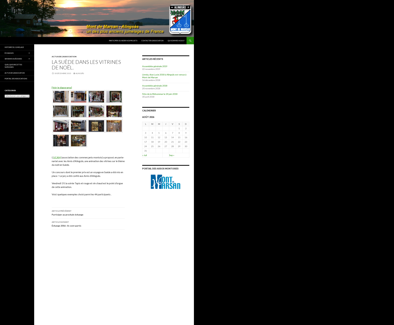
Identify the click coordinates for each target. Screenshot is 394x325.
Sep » (171, 155)
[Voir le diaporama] (62, 87)
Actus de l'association (64, 56)
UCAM (57, 157)
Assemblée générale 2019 (154, 66)
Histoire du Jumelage (14, 47)
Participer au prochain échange (67, 213)
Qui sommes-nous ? (176, 41)
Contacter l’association (152, 41)
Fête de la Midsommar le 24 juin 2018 (159, 94)
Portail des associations (16, 79)
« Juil (144, 155)
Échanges (9, 53)
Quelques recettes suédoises (13, 66)
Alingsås (79, 73)
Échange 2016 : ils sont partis (66, 224)
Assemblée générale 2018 (154, 85)
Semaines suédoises (13, 59)
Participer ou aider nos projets (123, 41)
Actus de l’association (15, 73)
